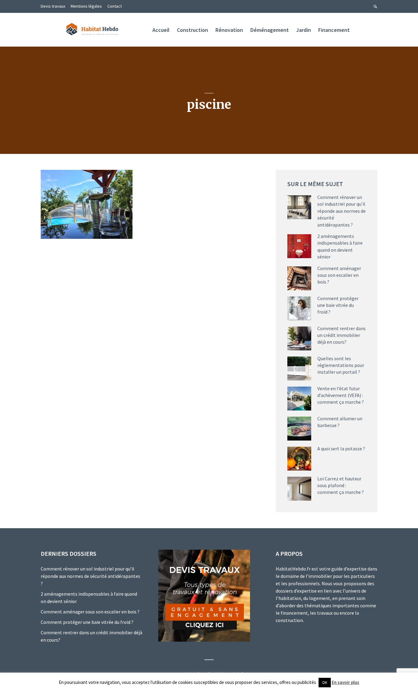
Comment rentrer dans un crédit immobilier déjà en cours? (341, 335)
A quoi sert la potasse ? (341, 448)
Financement (334, 29)
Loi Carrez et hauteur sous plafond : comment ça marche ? (340, 485)
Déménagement (269, 29)
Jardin (303, 29)
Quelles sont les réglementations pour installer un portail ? (340, 365)
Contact (114, 6)
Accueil (161, 29)
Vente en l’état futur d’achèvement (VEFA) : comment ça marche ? (340, 395)
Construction (192, 29)
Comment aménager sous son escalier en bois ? (339, 275)
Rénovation (229, 29)
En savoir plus (345, 682)
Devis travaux (53, 6)
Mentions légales (86, 6)
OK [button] (324, 682)
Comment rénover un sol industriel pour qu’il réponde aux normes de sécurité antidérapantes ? (341, 211)
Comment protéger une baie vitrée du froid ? (338, 305)
